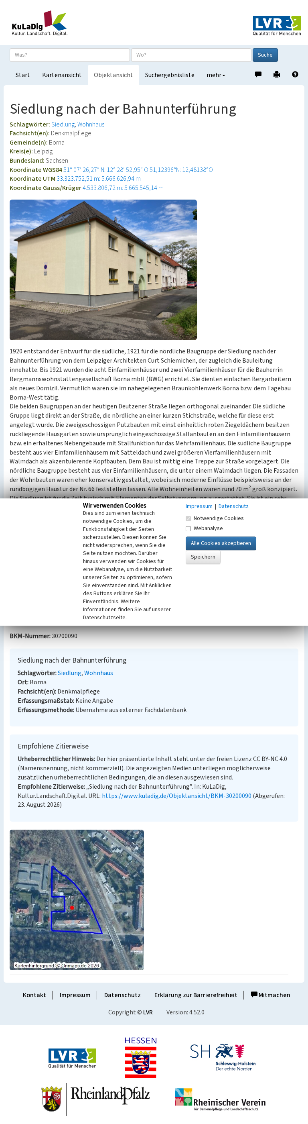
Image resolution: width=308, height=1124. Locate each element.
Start (23, 75)
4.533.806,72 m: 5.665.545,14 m (123, 188)
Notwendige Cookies (219, 518)
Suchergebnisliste (170, 75)
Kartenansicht (62, 75)
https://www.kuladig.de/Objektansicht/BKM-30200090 (176, 795)
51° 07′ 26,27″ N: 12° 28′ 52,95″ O (105, 169)
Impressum (75, 995)
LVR (148, 1012)
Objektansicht (113, 75)
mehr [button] (214, 75)
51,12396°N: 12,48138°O (181, 169)
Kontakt (34, 995)
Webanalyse (208, 528)
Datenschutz (122, 995)
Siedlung (63, 124)
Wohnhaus (90, 124)
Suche (265, 55)
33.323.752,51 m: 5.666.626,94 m (99, 178)
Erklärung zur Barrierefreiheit (195, 995)
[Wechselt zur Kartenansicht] (154, 900)
